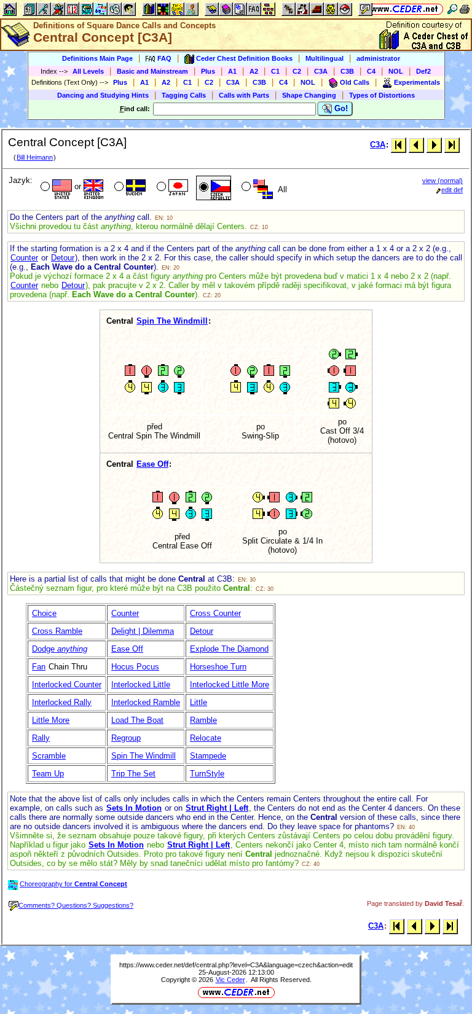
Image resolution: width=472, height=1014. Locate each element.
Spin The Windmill (172, 321)
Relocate (205, 738)
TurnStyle (207, 773)
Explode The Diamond (229, 648)
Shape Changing (309, 95)
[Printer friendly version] (465, 9)
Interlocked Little (140, 684)
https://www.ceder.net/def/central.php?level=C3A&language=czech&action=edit (236, 965)
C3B (347, 71)
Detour (62, 257)
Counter (24, 257)
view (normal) (442, 180)
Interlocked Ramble (145, 702)
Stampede (208, 755)
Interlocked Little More (229, 684)
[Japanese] (171, 188)
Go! (340, 108)
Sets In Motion (134, 808)
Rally (41, 738)
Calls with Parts (244, 95)
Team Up (48, 773)
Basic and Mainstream (152, 71)
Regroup (126, 738)
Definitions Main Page (97, 58)
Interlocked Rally (62, 702)
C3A (321, 71)
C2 (297, 71)
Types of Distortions (382, 95)
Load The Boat (137, 720)
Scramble (49, 755)
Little (198, 702)
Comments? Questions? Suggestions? (75, 905)
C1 (275, 71)
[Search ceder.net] (452, 9)
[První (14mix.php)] (398, 144)
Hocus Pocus (135, 666)
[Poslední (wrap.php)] (452, 144)
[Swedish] (129, 188)
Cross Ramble (57, 631)
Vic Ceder (230, 979)
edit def (452, 189)
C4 (371, 71)
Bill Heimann (35, 157)
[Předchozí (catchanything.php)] (416, 144)
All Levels (88, 71)
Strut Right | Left (217, 808)
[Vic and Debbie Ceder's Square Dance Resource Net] (404, 9)
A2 (254, 71)
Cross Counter (215, 613)
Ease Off (152, 464)
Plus (208, 71)
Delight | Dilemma (142, 631)
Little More (50, 720)
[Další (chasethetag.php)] (434, 144)
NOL (395, 71)
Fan (38, 666)
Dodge (59, 648)
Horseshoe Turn (218, 666)
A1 (232, 71)
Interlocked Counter (66, 684)
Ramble (203, 720)
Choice (44, 613)
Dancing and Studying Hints (103, 95)
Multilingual (324, 58)
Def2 (423, 71)
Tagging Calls (184, 95)
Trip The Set (133, 773)
